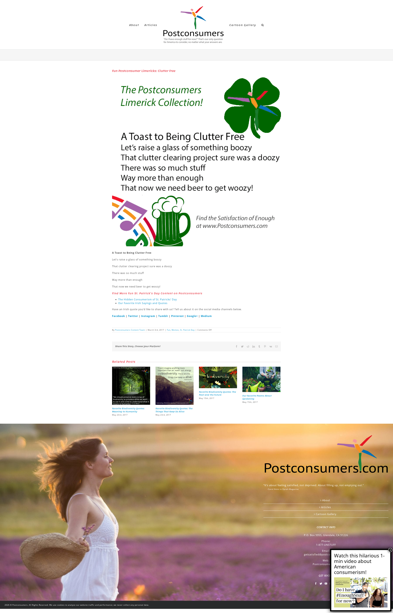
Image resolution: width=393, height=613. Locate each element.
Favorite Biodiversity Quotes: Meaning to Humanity (128, 410)
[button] (257, 24)
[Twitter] (321, 583)
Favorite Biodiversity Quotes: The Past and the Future (217, 393)
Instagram (148, 316)
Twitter (133, 316)
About (326, 500)
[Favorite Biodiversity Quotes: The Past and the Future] (218, 377)
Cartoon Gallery (326, 514)
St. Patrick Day (187, 330)
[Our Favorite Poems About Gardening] (261, 379)
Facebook (119, 316)
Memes (175, 330)
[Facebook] (316, 583)
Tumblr (163, 316)
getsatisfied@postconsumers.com (326, 554)
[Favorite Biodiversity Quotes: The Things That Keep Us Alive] (175, 385)
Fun (168, 330)
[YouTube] (326, 583)
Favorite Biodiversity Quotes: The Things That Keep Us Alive (174, 410)
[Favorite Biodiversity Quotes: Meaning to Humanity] (131, 385)
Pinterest (178, 316)
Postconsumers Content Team (130, 330)
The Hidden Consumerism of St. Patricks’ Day (147, 299)
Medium (206, 316)
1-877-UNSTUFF (326, 545)
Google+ (192, 316)
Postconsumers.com (326, 564)
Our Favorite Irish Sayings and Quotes (142, 303)
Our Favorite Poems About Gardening (257, 397)
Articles (326, 507)
